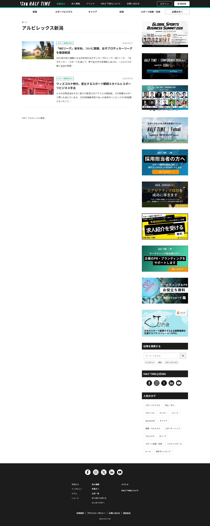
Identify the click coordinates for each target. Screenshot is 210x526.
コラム (74, 493)
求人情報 (75, 3)
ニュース (75, 498)
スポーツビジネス (63, 11)
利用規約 (80, 513)
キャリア (92, 11)
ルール (148, 451)
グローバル (150, 412)
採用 (121, 11)
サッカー (163, 412)
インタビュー (150, 362)
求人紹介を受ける (99, 498)
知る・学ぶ (169, 405)
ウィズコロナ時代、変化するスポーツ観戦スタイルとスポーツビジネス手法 (93, 86)
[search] (183, 356)
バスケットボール (174, 443)
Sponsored (150, 420)
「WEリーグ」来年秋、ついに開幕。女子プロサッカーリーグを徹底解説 (94, 50)
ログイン (164, 3)
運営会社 (127, 513)
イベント (90, 3)
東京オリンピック (163, 451)
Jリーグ (175, 412)
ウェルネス (150, 436)
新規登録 (182, 3)
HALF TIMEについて (111, 3)
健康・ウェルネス (152, 428)
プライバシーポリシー (96, 513)
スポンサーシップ (172, 428)
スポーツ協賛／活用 (150, 11)
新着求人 (95, 488)
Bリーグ (163, 436)
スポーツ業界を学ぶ (65, 43)
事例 (159, 362)
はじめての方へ (98, 502)
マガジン (61, 3)
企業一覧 (95, 493)
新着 (35, 11)
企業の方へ (177, 11)
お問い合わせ (133, 3)
